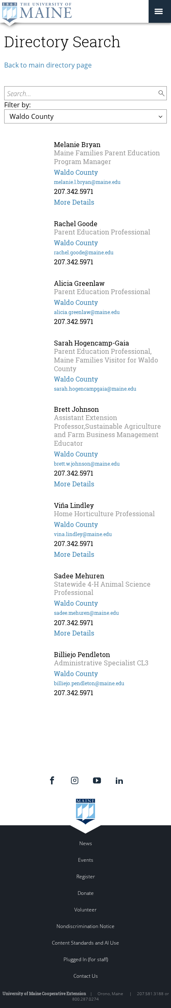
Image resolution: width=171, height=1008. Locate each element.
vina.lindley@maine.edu (83, 534)
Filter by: (17, 104)
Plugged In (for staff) (86, 959)
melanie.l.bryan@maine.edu (87, 182)
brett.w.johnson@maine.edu (87, 463)
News (85, 843)
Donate (86, 893)
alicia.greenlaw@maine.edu (87, 312)
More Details (74, 202)
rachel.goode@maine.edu (83, 252)
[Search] (162, 93)
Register (85, 876)
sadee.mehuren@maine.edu (86, 612)
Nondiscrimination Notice (85, 926)
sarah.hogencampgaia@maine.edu (95, 388)
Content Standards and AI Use (85, 942)
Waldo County (76, 172)
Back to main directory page (48, 65)
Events (85, 859)
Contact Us (85, 975)
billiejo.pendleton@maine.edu (89, 683)
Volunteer (85, 909)
